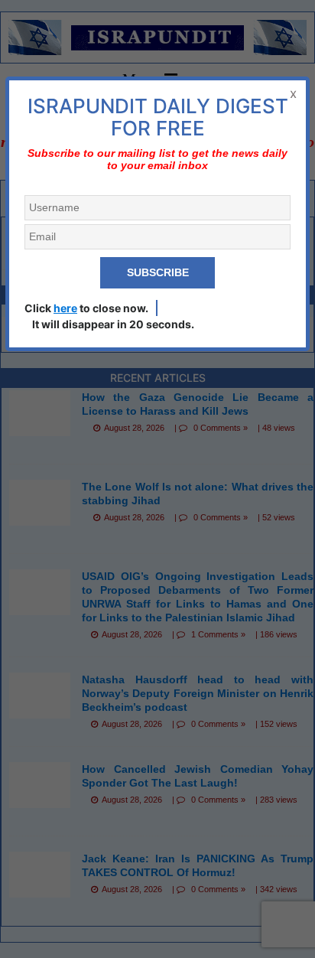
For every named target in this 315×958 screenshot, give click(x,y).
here (65, 307)
